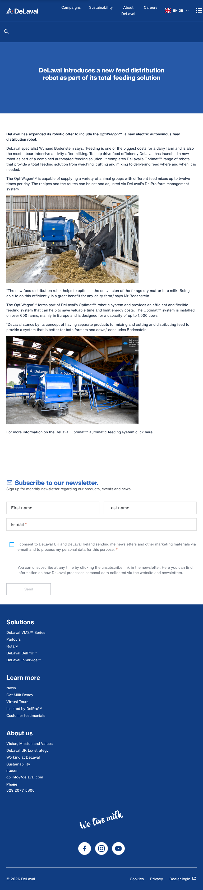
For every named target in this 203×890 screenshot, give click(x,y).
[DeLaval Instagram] (101, 848)
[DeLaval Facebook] (84, 848)
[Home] (22, 10)
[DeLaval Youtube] (118, 848)
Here (166, 567)
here (149, 432)
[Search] (6, 31)
